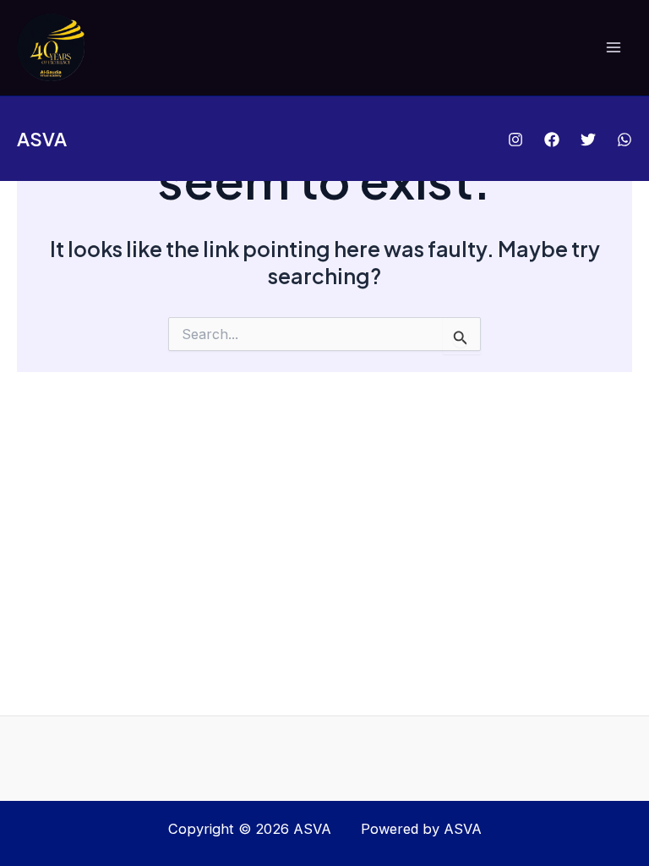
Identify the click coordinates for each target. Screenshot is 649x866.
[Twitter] (588, 139)
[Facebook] (551, 139)
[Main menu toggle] (613, 48)
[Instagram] (515, 139)
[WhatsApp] (624, 139)
